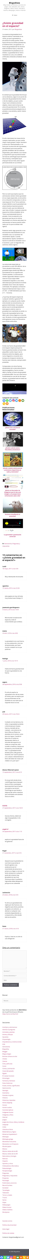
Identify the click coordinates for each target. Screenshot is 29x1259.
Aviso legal (5, 1229)
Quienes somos (7, 1221)
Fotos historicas (7, 1083)
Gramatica (5, 1093)
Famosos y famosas (8, 1081)
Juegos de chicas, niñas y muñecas (13, 1122)
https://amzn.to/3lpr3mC (10, 1014)
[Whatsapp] (7, 400)
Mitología (5, 1137)
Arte (3, 1044)
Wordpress (5, 1212)
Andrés (4, 806)
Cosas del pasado (8, 1071)
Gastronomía (6, 1088)
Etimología (5, 1078)
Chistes (4, 1059)
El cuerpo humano (8, 1076)
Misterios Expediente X (9, 1134)
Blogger (4, 1051)
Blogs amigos (6, 1054)
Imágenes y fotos (7, 1115)
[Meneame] (19, 400)
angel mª (5, 829)
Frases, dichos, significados (11, 1085)
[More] (7, 403)
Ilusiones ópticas (7, 1110)
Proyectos (5, 1178)
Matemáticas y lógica (9, 1132)
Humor (4, 1105)
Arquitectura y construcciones (12, 1042)
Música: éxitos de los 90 (10, 1154)
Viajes (4, 1202)
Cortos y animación (8, 1068)
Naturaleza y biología (9, 1156)
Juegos (4, 1120)
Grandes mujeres (7, 1095)
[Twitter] (10, 400)
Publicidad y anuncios (9, 1183)
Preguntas (5, 1173)
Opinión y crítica (7, 1163)
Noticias (5, 1159)
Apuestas (5, 1037)
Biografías (5, 1049)
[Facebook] (4, 400)
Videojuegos (6, 1205)
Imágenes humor (7, 1112)
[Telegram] (16, 400)
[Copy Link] (4, 403)
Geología (5, 1090)
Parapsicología (7, 1171)
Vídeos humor (6, 1207)
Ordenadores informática (10, 1166)
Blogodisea (14, 2)
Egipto (4, 1073)
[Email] (22, 400)
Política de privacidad (9, 1225)
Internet (4, 1117)
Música (4, 1149)
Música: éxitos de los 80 (10, 1151)
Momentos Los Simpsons (10, 1144)
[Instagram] (13, 400)
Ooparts (5, 1161)
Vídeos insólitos (7, 1210)
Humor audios (7, 1107)
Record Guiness (7, 1185)
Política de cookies (8, 1233)
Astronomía (8, 543)
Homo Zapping (7, 1102)
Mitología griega (7, 1139)
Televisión (5, 1193)
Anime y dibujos (7, 1034)
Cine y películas (7, 1064)
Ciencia (4, 1061)
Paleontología (6, 1168)
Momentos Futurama (9, 1141)
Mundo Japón (6, 1146)
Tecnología (6, 1190)
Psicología (5, 1180)
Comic (4, 1066)
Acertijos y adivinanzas (9, 1027)
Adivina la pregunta (8, 1029)
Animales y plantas (8, 1032)
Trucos (4, 1197)
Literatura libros (7, 1129)
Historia (5, 1098)
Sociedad (5, 1188)
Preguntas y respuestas (9, 1175)
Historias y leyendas (8, 1100)
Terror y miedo (7, 1195)
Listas (4, 1127)
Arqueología (6, 1039)
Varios (4, 1200)
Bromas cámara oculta (9, 1056)
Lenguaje (5, 1124)
